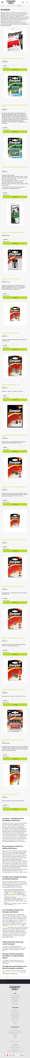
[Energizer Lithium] (15, 419)
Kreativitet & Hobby (15, 1015)
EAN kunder (15, 1002)
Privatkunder (15, 999)
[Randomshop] (11, 2)
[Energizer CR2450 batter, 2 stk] (15, 368)
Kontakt (15, 1029)
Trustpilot (3, 981)
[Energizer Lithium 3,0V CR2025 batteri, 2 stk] (15, 471)
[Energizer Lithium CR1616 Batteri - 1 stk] (15, 622)
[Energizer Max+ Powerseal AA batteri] (15, 724)
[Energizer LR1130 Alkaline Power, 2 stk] (15, 42)
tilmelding (17, 904)
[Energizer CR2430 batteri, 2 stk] (15, 317)
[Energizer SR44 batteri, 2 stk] (15, 778)
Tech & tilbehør (15, 1018)
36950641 (16, 1045)
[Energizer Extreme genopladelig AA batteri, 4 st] (15, 151)
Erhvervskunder (15, 1000)
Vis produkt (15, 69)
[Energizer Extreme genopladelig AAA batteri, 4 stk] (15, 89)
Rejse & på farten (15, 1011)
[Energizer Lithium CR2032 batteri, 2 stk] (15, 673)
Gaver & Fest (15, 1013)
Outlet (15, 1023)
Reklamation (15, 1034)
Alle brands (15, 1004)
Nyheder (15, 1009)
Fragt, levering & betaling (15, 1030)
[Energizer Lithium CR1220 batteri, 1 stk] (15, 570)
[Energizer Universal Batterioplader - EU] (15, 216)
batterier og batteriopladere (15, 925)
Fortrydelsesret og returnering (15, 1032)
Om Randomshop (15, 995)
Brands (15, 1021)
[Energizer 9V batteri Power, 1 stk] (15, 263)
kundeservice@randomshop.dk (14, 895)
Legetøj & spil (15, 1016)
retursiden (11, 893)
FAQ (15, 1037)
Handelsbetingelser (15, 997)
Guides (15, 1036)
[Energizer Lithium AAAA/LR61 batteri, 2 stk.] (15, 523)
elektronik (4, 927)
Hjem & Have (15, 1020)
